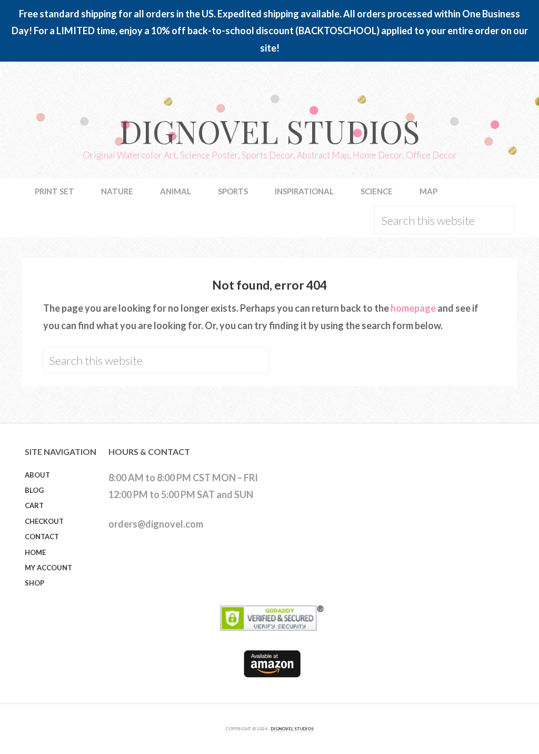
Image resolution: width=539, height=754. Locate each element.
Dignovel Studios (269, 131)
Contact (42, 536)
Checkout (44, 521)
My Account (48, 567)
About (37, 475)
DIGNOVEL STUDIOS (292, 728)
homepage (413, 308)
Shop (34, 583)
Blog (34, 490)
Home (35, 552)
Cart (34, 505)
